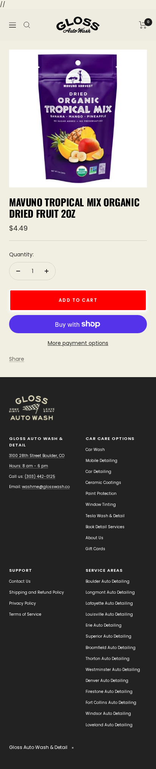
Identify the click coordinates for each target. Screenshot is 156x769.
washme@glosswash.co (46, 487)
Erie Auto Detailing (104, 625)
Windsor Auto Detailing (108, 713)
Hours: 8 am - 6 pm (28, 466)
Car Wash (95, 449)
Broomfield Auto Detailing (111, 647)
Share (16, 359)
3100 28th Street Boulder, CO (36, 456)
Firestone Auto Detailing (109, 691)
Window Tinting (101, 504)
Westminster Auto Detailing (113, 669)
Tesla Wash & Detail (105, 516)
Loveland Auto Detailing (109, 725)
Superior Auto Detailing (108, 636)
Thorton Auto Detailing (107, 658)
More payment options (78, 343)
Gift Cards (95, 549)
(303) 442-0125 (40, 476)
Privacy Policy (22, 603)
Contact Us (20, 581)
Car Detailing (98, 471)
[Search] (26, 25)
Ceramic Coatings (103, 482)
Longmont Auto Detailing (110, 592)
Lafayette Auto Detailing (109, 603)
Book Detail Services (105, 527)
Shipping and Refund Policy (36, 592)
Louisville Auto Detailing (109, 614)
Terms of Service (25, 614)
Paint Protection (101, 493)
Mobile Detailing (101, 460)
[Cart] (143, 25)
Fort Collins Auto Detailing (111, 702)
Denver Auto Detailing (107, 680)
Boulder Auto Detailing (107, 581)
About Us (94, 538)
